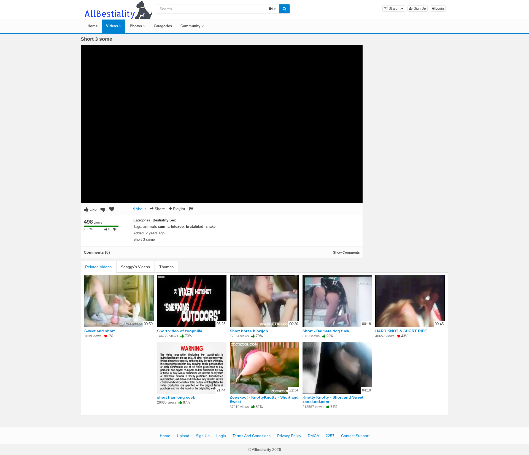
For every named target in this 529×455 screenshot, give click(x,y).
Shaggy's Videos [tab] (135, 267)
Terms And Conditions (252, 436)
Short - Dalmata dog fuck (326, 331)
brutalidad (194, 226)
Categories (163, 26)
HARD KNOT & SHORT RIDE (401, 331)
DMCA (313, 436)
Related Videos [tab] (98, 267)
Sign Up (419, 8)
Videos (112, 26)
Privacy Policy (289, 436)
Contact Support (355, 436)
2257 (330, 436)
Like (92, 209)
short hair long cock (176, 397)
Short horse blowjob (249, 331)
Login (439, 8)
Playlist (178, 209)
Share (159, 209)
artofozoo (176, 226)
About (140, 209)
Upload (183, 436)
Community (190, 26)
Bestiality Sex (164, 220)
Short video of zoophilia (179, 331)
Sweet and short (99, 331)
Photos (136, 26)
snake (210, 226)
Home (93, 26)
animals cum (154, 226)
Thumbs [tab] (166, 267)
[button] (393, 9)
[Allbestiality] (117, 9)
